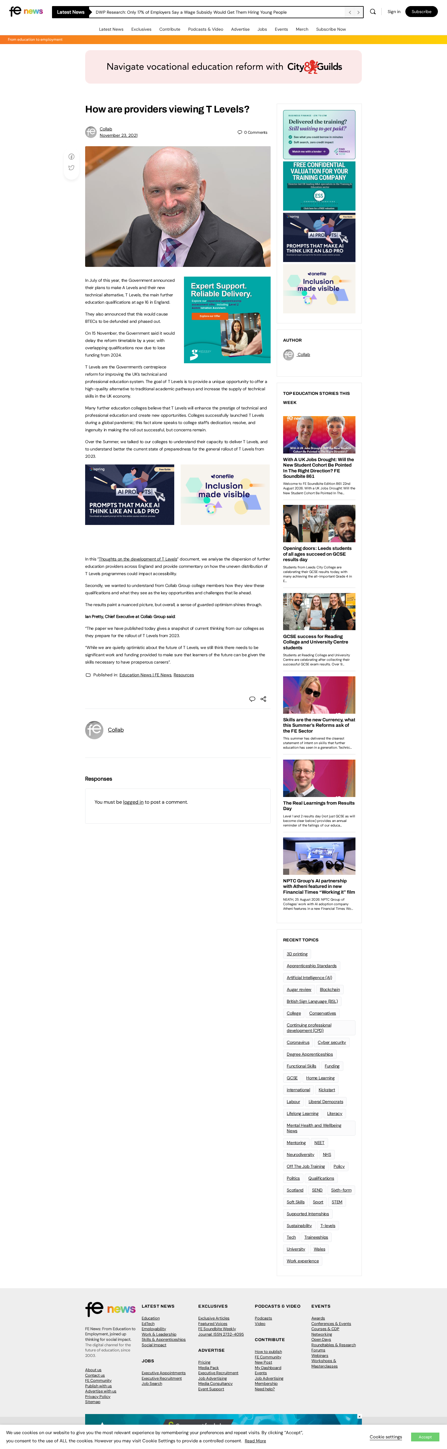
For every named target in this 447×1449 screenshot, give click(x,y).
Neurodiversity (300, 1154)
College (294, 1013)
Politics (293, 1178)
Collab (106, 129)
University (296, 1249)
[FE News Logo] (26, 11)
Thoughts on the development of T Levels (138, 559)
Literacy (334, 1113)
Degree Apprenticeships (310, 1054)
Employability (154, 1328)
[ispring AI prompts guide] (129, 521)
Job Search (152, 1383)
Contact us (95, 1375)
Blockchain (330, 989)
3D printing (297, 954)
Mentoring (296, 1142)
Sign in (394, 11)
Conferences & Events (331, 1323)
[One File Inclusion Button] (225, 521)
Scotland (295, 1190)
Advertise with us (100, 1391)
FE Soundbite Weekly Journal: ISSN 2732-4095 (221, 1331)
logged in (133, 802)
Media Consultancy (215, 1383)
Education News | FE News (146, 675)
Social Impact (154, 1344)
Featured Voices (212, 1323)
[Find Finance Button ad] (319, 134)
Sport (318, 1202)
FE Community (98, 1380)
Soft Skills (295, 1202)
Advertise (240, 29)
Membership (266, 1383)
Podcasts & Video (205, 29)
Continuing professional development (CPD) (309, 1027)
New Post (263, 1362)
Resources (184, 675)
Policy (339, 1166)
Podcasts (263, 1318)
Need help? (265, 1389)
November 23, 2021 (118, 135)
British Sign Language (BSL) (312, 1001)
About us (93, 1369)
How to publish (268, 1351)
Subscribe (421, 11)
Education (151, 1318)
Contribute (169, 29)
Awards (318, 1318)
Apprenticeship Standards (312, 965)
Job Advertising (212, 1378)
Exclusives (141, 29)
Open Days (321, 1339)
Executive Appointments (164, 1372)
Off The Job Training (306, 1166)
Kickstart (327, 1089)
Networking (321, 1334)
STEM (337, 1202)
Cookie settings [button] (386, 1437)
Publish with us (98, 1386)
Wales (319, 1249)
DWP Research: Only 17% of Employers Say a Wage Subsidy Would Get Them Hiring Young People (191, 12)
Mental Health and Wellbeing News (314, 1128)
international (298, 1089)
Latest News (111, 29)
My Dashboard (268, 1367)
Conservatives (322, 1013)
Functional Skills (301, 1066)
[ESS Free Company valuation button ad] (319, 185)
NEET (319, 1142)
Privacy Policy (97, 1396)
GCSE (292, 1078)
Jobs (262, 29)
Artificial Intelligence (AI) (309, 977)
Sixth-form (341, 1190)
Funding (332, 1066)
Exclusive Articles (214, 1318)
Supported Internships (308, 1213)
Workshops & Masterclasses (324, 1363)
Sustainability (299, 1225)
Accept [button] (425, 1437)
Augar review (299, 989)
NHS (327, 1154)
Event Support (211, 1389)
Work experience (303, 1261)
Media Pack (208, 1367)
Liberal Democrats (326, 1101)
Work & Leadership (159, 1334)
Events (281, 29)
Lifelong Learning (303, 1113)
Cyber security (332, 1042)
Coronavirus (298, 1042)
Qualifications (321, 1178)
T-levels (328, 1225)
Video (260, 1323)
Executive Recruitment (162, 1378)
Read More (255, 1441)
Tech (291, 1237)
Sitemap (92, 1401)
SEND (317, 1190)
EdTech (148, 1323)
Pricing (204, 1362)
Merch (302, 29)
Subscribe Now (331, 29)
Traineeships (316, 1237)
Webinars (319, 1355)
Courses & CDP (325, 1328)
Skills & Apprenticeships (164, 1339)
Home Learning (320, 1078)
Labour (293, 1101)
